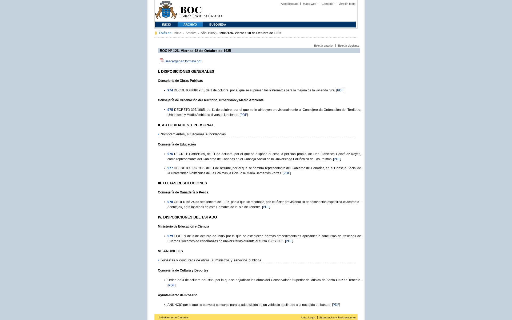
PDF (340, 90)
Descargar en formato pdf (183, 61)
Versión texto (347, 3)
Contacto (327, 3)
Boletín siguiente (348, 45)
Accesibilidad (289, 3)
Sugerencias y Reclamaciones (337, 317)
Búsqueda (217, 24)
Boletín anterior (324, 45)
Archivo (190, 24)
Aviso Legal (308, 317)
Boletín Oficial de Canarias (201, 11)
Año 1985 (208, 33)
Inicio (166, 24)
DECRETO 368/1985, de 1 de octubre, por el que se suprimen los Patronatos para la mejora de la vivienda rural (254, 90)
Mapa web (309, 3)
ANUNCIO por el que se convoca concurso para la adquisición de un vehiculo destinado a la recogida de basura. (249, 305)
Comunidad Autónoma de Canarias (166, 11)
